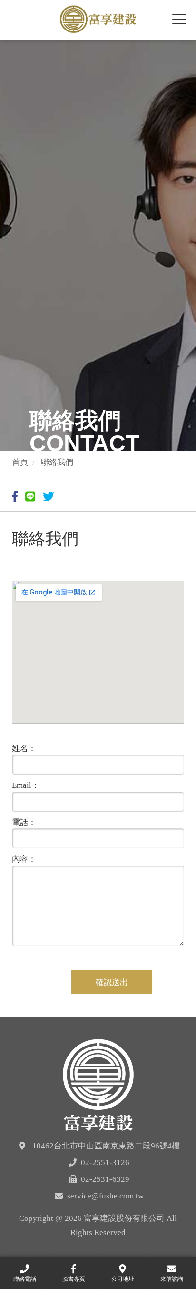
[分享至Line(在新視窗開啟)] (31, 497)
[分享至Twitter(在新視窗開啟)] (50, 497)
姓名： (24, 748)
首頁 (20, 462)
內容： (24, 859)
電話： (24, 822)
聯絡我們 (57, 462)
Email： (25, 785)
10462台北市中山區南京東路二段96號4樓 (106, 1145)
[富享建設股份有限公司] (98, 1083)
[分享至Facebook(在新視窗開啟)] (16, 497)
